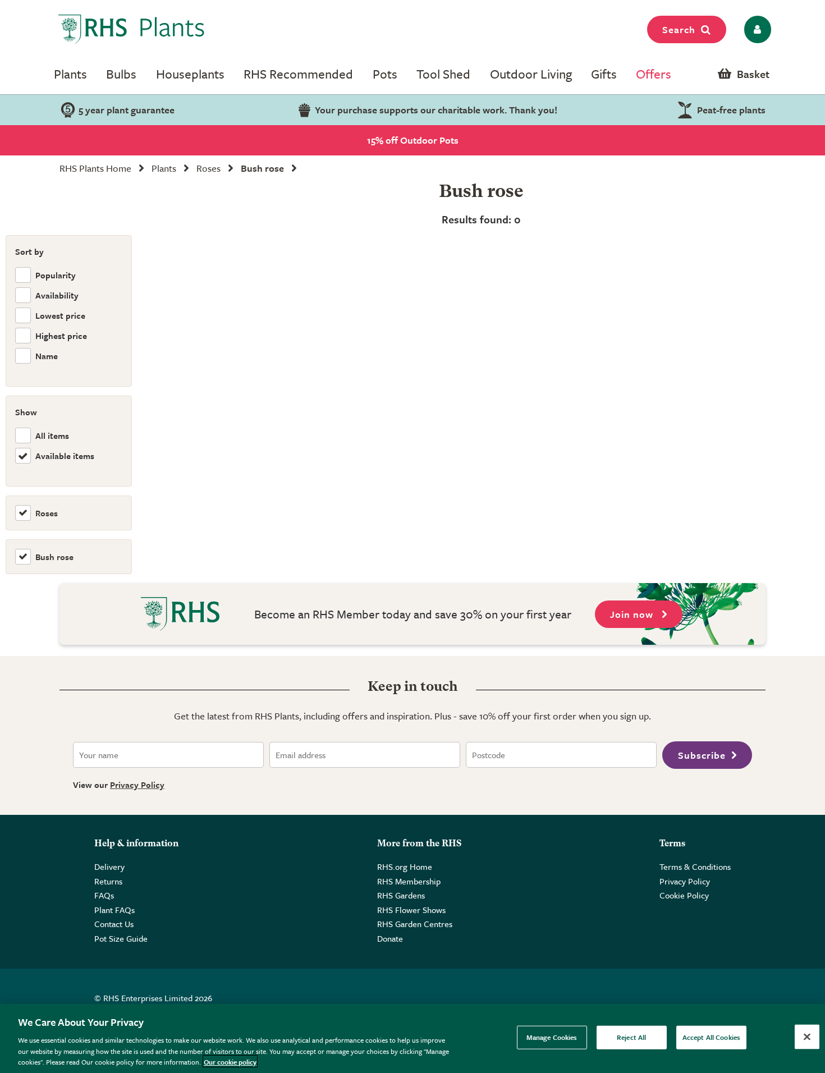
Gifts (604, 74)
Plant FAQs (114, 910)
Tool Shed (443, 74)
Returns (108, 881)
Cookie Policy (684, 895)
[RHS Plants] (131, 29)
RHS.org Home (404, 866)
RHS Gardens (401, 895)
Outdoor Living (531, 74)
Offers (653, 74)
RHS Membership (409, 881)
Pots (385, 74)
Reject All (631, 1037)
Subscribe (702, 755)
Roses (208, 168)
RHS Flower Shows (411, 910)
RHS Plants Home (95, 168)
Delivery (109, 866)
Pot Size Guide (121, 938)
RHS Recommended (298, 74)
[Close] (807, 1037)
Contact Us (114, 924)
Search (678, 29)
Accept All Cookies (711, 1037)
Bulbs (121, 74)
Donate (390, 938)
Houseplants (190, 74)
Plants (70, 74)
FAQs (104, 895)
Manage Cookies (552, 1037)
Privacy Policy (137, 784)
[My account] (755, 29)
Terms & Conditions (695, 866)
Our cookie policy (230, 1061)
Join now (633, 614)
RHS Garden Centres (414, 924)
